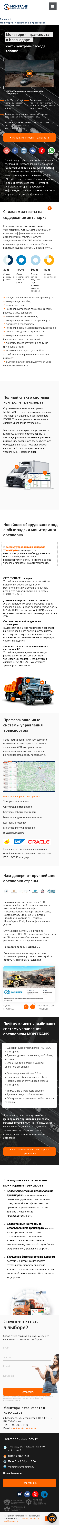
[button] (29, 73)
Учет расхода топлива (16, 801)
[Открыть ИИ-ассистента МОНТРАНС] (52, 1518)
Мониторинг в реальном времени (21, 796)
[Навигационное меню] (52, 6)
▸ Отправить (27, 1391)
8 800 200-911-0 (18, 128)
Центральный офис (20, 1439)
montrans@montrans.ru (24, 1428)
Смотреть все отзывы (47, 1007)
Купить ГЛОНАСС (8, 1007)
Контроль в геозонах (14, 822)
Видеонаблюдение (13, 832)
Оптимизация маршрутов (17, 806)
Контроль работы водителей (19, 812)
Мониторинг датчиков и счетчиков (22, 817)
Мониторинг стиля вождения (19, 827)
